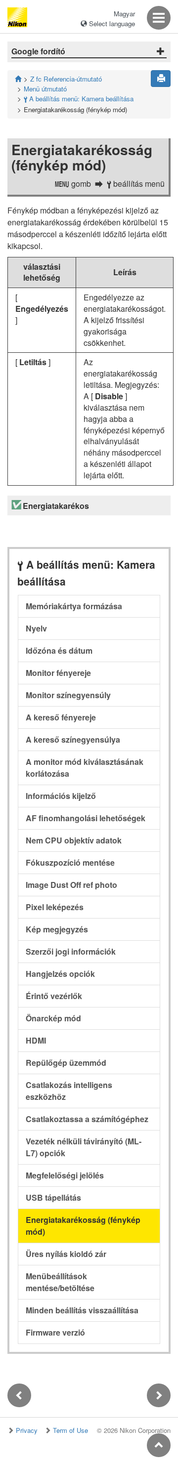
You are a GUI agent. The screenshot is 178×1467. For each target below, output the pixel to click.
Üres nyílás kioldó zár (66, 1253)
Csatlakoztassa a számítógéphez (87, 1119)
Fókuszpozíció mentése (70, 862)
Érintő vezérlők (54, 996)
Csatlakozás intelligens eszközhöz (69, 1090)
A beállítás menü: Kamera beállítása (79, 98)
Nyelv (36, 628)
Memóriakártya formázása (74, 606)
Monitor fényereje (58, 672)
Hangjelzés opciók (60, 973)
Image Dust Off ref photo (71, 884)
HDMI (36, 1040)
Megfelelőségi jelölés (65, 1175)
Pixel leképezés (55, 907)
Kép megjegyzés (57, 929)
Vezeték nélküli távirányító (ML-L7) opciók (83, 1147)
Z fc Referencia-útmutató (66, 79)
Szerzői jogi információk (71, 951)
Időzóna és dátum (59, 650)
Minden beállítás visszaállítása (82, 1310)
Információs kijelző (61, 795)
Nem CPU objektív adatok (74, 840)
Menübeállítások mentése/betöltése (60, 1282)
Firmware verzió (55, 1332)
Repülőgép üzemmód (66, 1062)
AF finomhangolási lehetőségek (85, 818)
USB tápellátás (53, 1197)
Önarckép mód (53, 1018)
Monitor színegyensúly (68, 695)
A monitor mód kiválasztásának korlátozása (84, 767)
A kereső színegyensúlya (73, 739)
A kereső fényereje (61, 717)
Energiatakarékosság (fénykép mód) (83, 1225)
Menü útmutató (45, 88)
